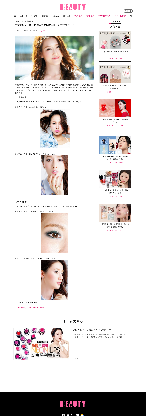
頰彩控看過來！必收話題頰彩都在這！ (115, 53)
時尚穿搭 (34, 16)
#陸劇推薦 (78, 16)
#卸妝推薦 (90, 16)
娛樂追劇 (45, 16)
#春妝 (30, 307)
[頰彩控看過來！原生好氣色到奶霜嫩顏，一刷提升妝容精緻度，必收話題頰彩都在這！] (115, 40)
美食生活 (55, 16)
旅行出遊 (66, 16)
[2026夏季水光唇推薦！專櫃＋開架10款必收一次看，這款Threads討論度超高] (115, 179)
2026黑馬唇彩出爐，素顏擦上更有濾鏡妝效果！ (115, 87)
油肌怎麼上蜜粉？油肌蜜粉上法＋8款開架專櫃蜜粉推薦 (115, 225)
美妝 (23, 21)
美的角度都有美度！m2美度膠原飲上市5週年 (115, 120)
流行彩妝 (30, 21)
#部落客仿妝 (38, 307)
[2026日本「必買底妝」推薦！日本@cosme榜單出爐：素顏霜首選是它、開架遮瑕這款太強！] (115, 145)
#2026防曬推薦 (104, 16)
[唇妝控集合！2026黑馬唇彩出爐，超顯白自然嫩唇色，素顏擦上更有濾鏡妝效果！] (115, 74)
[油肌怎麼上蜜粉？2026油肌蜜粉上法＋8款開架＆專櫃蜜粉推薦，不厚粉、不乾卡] (115, 213)
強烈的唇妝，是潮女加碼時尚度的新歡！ (93, 329)
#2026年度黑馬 (120, 16)
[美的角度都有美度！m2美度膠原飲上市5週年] (115, 108)
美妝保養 (23, 16)
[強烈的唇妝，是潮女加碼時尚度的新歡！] (41, 344)
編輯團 (44, 31)
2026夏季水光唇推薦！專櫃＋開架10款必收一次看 (115, 191)
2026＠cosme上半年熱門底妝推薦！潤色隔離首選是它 (115, 158)
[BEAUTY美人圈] (73, 7)
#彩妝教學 (21, 307)
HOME (17, 21)
